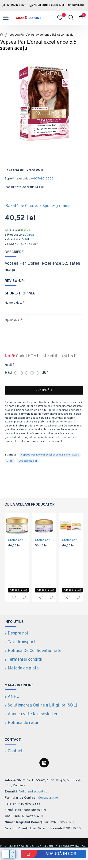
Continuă (43, 390)
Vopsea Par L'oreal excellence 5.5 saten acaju (50, 455)
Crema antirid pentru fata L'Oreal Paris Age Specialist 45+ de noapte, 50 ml (72, 540)
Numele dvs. (13, 303)
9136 (10, 461)
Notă (8, 365)
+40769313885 (42, 179)
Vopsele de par (28, 461)
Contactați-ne (48, 798)
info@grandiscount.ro (31, 792)
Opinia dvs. (12, 320)
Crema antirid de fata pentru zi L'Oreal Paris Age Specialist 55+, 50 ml (18, 540)
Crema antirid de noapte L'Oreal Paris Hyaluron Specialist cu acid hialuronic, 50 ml (45, 540)
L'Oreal (29, 235)
